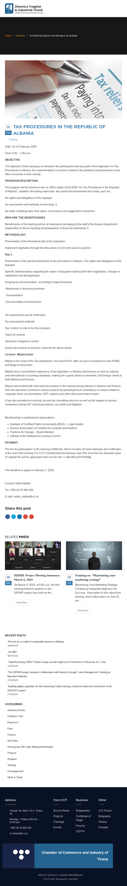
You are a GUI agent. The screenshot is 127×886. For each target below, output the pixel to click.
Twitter (13, 516)
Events (57, 827)
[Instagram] (21, 857)
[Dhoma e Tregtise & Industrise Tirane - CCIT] (25, 8)
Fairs (10, 728)
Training (13, 139)
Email (31, 516)
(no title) (12, 652)
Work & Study (14, 777)
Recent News (61, 810)
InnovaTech (73, 879)
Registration (83, 810)
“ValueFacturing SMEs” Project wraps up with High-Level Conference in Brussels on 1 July (57, 662)
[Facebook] (15, 852)
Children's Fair (15, 716)
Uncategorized (15, 771)
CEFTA (80, 831)
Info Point (12, 740)
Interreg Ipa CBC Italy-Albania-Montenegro (30, 747)
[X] (21, 852)
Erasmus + (13, 722)
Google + (25, 516)
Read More (22, 602)
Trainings (58, 821)
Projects (11, 753)
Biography (105, 816)
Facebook (7, 516)
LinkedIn (19, 516)
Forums (11, 734)
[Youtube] (27, 852)
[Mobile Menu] (119, 8)
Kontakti (103, 827)
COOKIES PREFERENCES (71, 875)
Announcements (16, 710)
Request (12, 759)
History (103, 821)
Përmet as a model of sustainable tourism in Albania (36, 641)
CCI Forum (105, 810)
